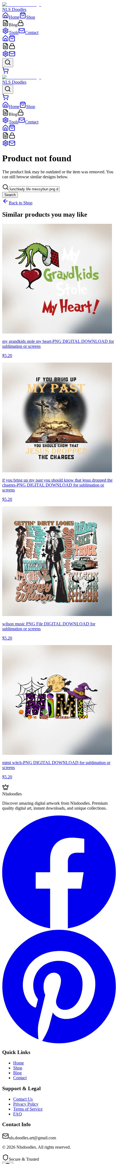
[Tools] (5, 55)
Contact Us (23, 1099)
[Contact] (12, 55)
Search (10, 195)
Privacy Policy (25, 1104)
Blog (17, 1072)
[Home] (5, 40)
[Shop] (12, 40)
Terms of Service (28, 1109)
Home (18, 1063)
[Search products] (7, 62)
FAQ (17, 1114)
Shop (17, 1068)
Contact (20, 1077)
